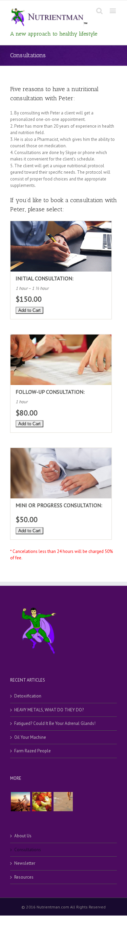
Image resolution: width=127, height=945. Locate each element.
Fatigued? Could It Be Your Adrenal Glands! (55, 723)
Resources (24, 877)
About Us (22, 836)
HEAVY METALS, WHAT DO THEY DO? (49, 710)
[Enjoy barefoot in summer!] (63, 801)
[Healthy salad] (41, 801)
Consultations (27, 850)
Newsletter (24, 863)
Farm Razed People (32, 751)
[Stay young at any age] (20, 801)
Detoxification (27, 696)
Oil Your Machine (30, 737)
